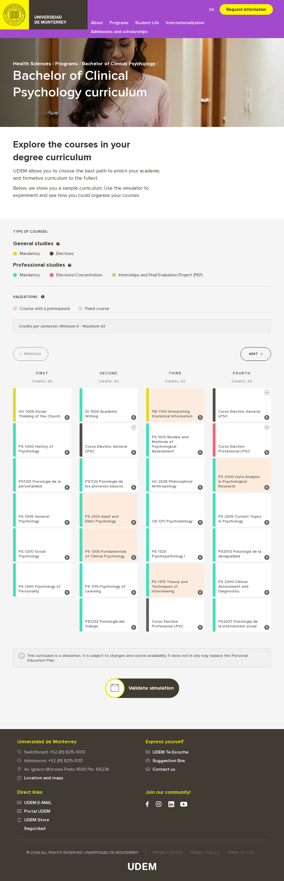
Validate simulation (151, 688)
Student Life (147, 23)
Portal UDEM (37, 811)
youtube (184, 804)
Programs (119, 23)
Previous (32, 354)
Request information (246, 9)
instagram (159, 804)
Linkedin (171, 804)
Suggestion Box (169, 761)
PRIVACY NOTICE (168, 853)
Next (253, 354)
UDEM (44, 14)
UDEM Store (36, 820)
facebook (147, 804)
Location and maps (43, 778)
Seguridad (34, 828)
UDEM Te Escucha (170, 752)
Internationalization (185, 23)
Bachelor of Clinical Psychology (118, 63)
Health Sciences (32, 63)
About (97, 23)
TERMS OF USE (240, 853)
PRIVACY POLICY (205, 853)
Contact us (164, 769)
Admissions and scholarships (119, 32)
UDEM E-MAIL (38, 802)
